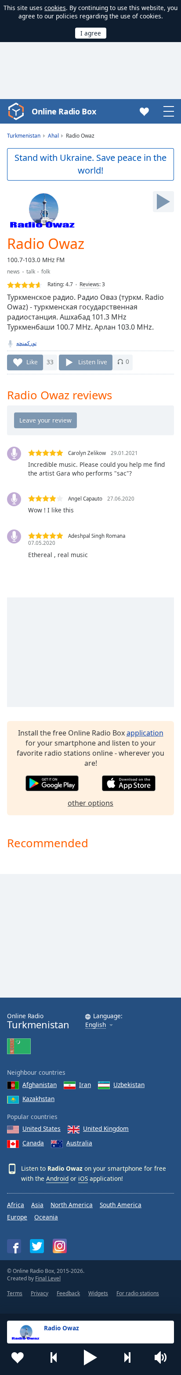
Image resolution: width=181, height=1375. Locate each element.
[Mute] (163, 1357)
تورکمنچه (26, 343)
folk (45, 271)
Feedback (68, 1293)
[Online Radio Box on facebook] (14, 1246)
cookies (55, 8)
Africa (15, 1205)
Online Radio (38, 1021)
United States (41, 1128)
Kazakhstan (38, 1098)
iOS (83, 1178)
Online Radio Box (64, 111)
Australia (79, 1143)
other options (90, 803)
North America (72, 1205)
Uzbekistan (129, 1084)
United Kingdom (106, 1128)
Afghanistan (39, 1084)
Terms (14, 1293)
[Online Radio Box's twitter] (37, 1246)
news (13, 271)
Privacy (39, 1293)
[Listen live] (163, 201)
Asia (37, 1205)
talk (30, 271)
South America (120, 1205)
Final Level (48, 1278)
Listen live (92, 361)
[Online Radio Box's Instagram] (60, 1246)
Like (32, 361)
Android (57, 1178)
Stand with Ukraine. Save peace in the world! (90, 164)
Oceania (46, 1217)
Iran (85, 1084)
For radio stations (137, 1293)
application (145, 733)
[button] (90, 1357)
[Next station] (127, 1357)
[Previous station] (54, 1357)
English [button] (95, 1025)
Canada (33, 1143)
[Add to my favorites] (17, 1357)
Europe (17, 1217)
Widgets (98, 1293)
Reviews (89, 284)
